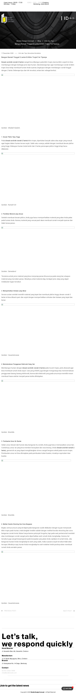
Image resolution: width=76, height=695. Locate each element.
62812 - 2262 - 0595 (34, 2)
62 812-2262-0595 (8, 671)
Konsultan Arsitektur (34, 53)
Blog (39, 41)
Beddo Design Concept (25, 41)
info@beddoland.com (9, 673)
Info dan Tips (49, 41)
